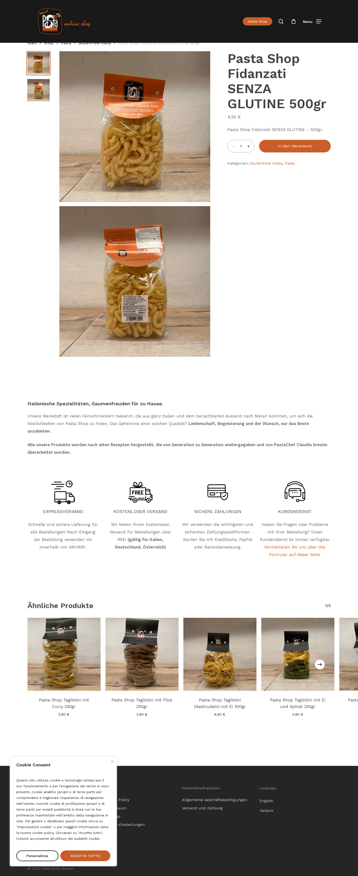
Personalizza (37, 856)
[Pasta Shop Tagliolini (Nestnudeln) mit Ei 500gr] (219, 654)
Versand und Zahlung (202, 808)
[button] (312, 21)
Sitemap (112, 816)
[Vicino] (112, 761)
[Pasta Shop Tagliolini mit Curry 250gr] (64, 654)
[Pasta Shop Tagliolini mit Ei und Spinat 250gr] (297, 654)
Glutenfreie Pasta (94, 43)
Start (32, 43)
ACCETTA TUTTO (85, 856)
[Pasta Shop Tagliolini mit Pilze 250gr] (142, 654)
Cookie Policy (117, 799)
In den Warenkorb (295, 146)
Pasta (66, 43)
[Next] (320, 664)
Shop (49, 43)
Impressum (116, 808)
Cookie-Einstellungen (125, 824)
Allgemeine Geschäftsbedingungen (214, 799)
